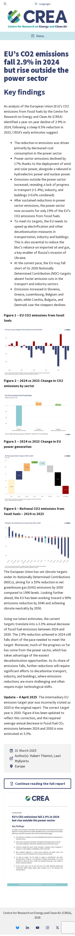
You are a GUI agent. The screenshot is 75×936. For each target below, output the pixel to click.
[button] (5, 4)
